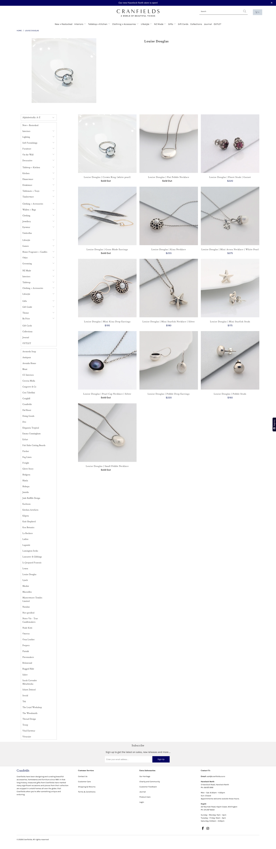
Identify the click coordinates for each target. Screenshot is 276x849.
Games (25, 246)
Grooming (27, 263)
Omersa (26, 633)
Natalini (26, 606)
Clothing (26, 215)
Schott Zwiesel (29, 689)
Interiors (79, 24)
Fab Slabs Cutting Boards (33, 445)
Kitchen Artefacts (30, 509)
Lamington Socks (30, 550)
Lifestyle (145, 24)
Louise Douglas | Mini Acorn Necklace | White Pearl (230, 216)
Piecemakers (28, 657)
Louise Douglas (29, 574)
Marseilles (27, 591)
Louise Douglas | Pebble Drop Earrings (168, 360)
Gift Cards (183, 24)
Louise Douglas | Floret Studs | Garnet (230, 143)
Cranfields (27, 404)
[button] (272, 3)
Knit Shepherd (29, 521)
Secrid (25, 695)
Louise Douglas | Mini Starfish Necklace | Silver (168, 288)
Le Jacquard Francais (31, 562)
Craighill (26, 398)
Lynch (25, 580)
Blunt (24, 369)
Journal (208, 24)
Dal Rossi (26, 410)
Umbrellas (27, 233)
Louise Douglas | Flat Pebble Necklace (168, 143)
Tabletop (26, 282)
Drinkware (27, 185)
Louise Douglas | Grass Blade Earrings (107, 216)
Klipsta (25, 515)
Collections (196, 24)
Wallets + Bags (29, 209)
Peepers (26, 645)
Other (25, 257)
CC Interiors (28, 375)
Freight (25, 462)
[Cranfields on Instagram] (208, 828)
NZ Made (159, 24)
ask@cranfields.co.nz (216, 776)
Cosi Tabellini (28, 392)
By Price (26, 318)
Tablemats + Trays (30, 191)
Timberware (28, 196)
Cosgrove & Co (29, 386)
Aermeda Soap (29, 351)
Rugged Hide (28, 668)
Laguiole (26, 545)
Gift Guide (27, 307)
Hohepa (25, 486)
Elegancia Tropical (30, 427)
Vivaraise (26, 736)
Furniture (26, 148)
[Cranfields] (138, 13)
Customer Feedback (148, 787)
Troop (25, 724)
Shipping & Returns (86, 787)
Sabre (25, 674)
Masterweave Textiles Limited (32, 599)
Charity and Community (149, 781)
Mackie (25, 586)
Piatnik (25, 651)
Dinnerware (27, 179)
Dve (24, 421)
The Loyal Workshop (32, 707)
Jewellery (26, 221)
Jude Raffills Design (31, 498)
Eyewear (26, 227)
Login (141, 802)
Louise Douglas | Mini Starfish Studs (230, 288)
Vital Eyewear (28, 730)
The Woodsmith (29, 713)
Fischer (25, 451)
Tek (24, 701)
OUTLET (217, 24)
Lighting (26, 137)
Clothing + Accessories (124, 24)
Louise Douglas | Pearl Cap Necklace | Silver (107, 360)
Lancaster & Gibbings (32, 556)
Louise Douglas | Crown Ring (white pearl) (107, 143)
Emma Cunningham (31, 433)
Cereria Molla (28, 380)
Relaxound (27, 662)
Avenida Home (29, 363)
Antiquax (26, 357)
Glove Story (27, 468)
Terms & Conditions (86, 792)
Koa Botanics (28, 527)
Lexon (25, 568)
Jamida (25, 492)
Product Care (145, 797)
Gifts (171, 24)
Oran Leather (28, 639)
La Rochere (27, 533)
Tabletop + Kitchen (98, 24)
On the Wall (27, 154)
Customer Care (84, 781)
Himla (25, 480)
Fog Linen (26, 457)
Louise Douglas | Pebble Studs (230, 360)
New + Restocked (63, 24)
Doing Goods (28, 416)
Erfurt (25, 439)
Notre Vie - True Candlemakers (30, 620)
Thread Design (29, 719)
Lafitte (25, 539)
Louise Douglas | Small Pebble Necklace (107, 432)
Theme (25, 312)
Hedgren (26, 474)
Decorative (27, 160)
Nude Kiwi (27, 627)
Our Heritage (144, 776)
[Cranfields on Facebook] (203, 828)
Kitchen (25, 173)
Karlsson (26, 504)
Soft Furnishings (29, 142)
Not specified (28, 612)
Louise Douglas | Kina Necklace (168, 216)
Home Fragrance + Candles (34, 251)
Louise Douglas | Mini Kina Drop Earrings (107, 288)
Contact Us (82, 776)
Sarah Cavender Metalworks (29, 682)
